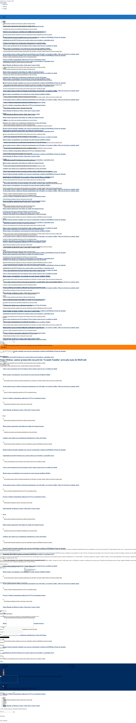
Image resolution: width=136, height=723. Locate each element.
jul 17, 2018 (2, 363)
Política (4, 67)
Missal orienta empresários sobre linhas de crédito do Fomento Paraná (23, 130)
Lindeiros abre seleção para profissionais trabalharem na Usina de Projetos (24, 43)
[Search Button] (14, 352)
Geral (4, 22)
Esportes (5, 317)
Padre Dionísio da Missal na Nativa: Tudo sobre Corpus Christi (21, 213)
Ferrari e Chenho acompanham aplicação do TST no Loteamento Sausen (24, 496)
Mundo (4, 514)
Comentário (3, 626)
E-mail (2, 632)
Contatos (5, 8)
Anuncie (5, 6)
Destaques (5, 356)
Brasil (4, 204)
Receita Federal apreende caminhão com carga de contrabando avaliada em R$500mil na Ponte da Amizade (34, 55)
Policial (4, 218)
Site (1, 634)
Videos (4, 295)
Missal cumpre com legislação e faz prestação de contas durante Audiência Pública (26, 79)
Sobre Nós (5, 4)
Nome (2, 629)
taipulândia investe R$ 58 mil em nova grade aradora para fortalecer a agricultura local (28, 61)
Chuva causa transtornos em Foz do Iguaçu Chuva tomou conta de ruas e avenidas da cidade (30, 73)
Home (4, 17)
